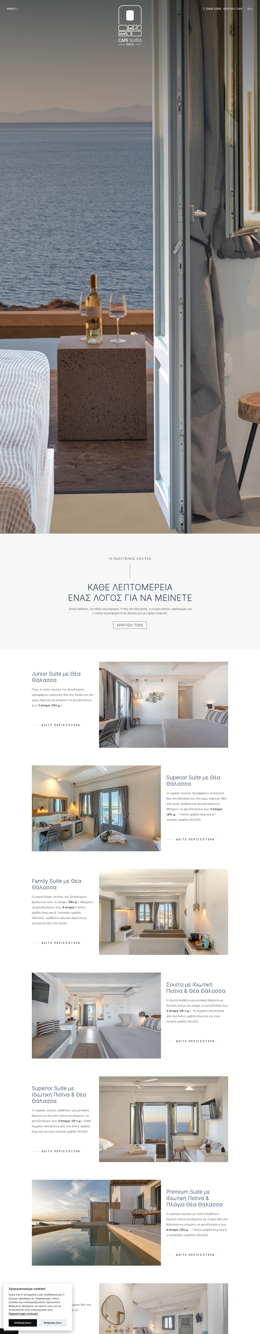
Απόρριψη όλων (53, 1322)
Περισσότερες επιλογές (23, 1313)
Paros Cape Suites (130, 25)
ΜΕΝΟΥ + (12, 8)
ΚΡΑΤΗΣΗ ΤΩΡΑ (232, 8)
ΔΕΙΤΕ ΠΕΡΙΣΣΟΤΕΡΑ (61, 725)
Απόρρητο (9, 1331)
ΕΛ (249, 8)
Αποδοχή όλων (22, 1322)
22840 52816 (213, 8)
